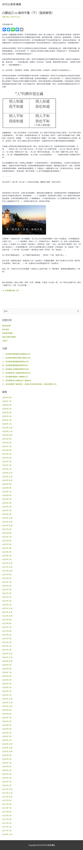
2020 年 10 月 (7, 661)
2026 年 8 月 (6, 397)
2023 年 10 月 (7, 525)
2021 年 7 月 (6, 627)
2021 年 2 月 (6, 646)
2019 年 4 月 (6, 729)
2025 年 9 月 (6, 439)
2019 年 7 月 (6, 717)
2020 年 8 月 (6, 668)
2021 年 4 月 (6, 638)
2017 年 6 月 (6, 811)
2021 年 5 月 (6, 634)
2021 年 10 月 (7, 616)
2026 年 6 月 (6, 405)
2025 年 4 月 (6, 457)
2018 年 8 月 (6, 759)
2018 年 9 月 (6, 755)
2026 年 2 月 (6, 420)
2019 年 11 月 (7, 702)
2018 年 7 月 (6, 763)
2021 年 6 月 (6, 631)
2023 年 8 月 (6, 533)
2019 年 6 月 (6, 721)
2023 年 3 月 (6, 552)
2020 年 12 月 (7, 653)
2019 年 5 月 (6, 725)
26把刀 (5, 340)
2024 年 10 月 (7, 480)
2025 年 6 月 (6, 450)
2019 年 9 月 (6, 710)
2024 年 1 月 (6, 514)
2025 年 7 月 (6, 446)
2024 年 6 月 (6, 495)
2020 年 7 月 (6, 672)
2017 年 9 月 (6, 800)
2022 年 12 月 (7, 563)
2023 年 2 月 (6, 555)
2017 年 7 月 (6, 808)
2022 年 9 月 (6, 574)
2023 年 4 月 (6, 548)
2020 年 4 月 (6, 683)
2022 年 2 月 (6, 601)
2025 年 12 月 (7, 427)
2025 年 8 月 (6, 442)
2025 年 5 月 (6, 454)
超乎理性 (5, 329)
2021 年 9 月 (6, 619)
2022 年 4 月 (6, 593)
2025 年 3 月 (6, 461)
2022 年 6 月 (6, 585)
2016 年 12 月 (7, 834)
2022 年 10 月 (7, 570)
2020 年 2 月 (6, 691)
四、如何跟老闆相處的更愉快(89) (15, 365)
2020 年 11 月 (7, 657)
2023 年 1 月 (6, 559)
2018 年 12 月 (7, 744)
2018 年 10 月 (7, 751)
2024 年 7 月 (6, 491)
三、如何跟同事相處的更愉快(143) (15, 361)
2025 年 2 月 (6, 465)
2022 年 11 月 (7, 567)
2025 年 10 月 (7, 435)
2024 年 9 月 (6, 484)
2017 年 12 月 (7, 789)
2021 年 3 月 (6, 642)
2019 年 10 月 (7, 706)
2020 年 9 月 (6, 665)
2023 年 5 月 (6, 544)
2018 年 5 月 (6, 770)
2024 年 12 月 (7, 472)
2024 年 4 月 (6, 503)
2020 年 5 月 (6, 680)
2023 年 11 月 (7, 522)
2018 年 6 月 (6, 766)
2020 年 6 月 (6, 676)
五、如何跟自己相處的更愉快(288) (15, 369)
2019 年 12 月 (7, 699)
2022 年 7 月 (6, 582)
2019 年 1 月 (6, 740)
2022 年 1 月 (6, 604)
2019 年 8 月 (6, 714)
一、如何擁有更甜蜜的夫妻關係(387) (16, 354)
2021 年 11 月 (7, 612)
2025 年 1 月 (6, 469)
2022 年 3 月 (6, 597)
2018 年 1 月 (6, 785)
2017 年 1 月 (6, 830)
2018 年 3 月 (6, 778)
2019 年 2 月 (6, 736)
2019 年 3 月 (6, 732)
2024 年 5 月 (6, 499)
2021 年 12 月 (7, 608)
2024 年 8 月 (6, 488)
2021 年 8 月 (6, 623)
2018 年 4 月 (6, 774)
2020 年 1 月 (6, 695)
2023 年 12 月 (7, 518)
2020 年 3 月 (6, 687)
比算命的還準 (7, 333)
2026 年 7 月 (6, 401)
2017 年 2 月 (6, 826)
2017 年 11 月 (7, 793)
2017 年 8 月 (6, 804)
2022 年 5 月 (6, 589)
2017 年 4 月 (6, 819)
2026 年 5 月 (6, 408)
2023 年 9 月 (6, 529)
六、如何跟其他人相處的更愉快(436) (16, 373)
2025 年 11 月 (7, 431)
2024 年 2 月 (6, 510)
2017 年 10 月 (7, 796)
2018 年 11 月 (7, 747)
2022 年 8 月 (6, 578)
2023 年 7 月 (6, 537)
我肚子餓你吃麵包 (9, 337)
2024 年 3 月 (6, 506)
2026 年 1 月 (6, 424)
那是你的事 (6, 325)
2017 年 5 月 (6, 815)
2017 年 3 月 (6, 823)
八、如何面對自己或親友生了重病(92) (16, 380)
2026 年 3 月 (6, 416)
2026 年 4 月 (6, 412)
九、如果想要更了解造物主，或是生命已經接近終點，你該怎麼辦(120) (29, 384)
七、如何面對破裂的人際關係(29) (15, 376)
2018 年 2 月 (6, 781)
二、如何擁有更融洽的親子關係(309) (16, 357)
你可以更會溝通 (11, 4)
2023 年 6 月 (6, 540)
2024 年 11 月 (7, 476)
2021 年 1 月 (6, 649)
